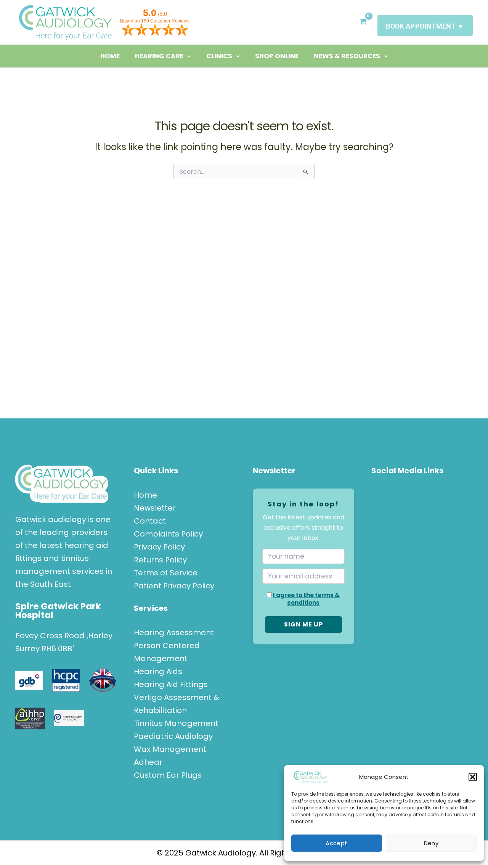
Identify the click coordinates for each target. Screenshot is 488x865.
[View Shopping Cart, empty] (363, 22)
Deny (431, 843)
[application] (187, 56)
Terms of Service (165, 572)
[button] (473, 777)
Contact (150, 521)
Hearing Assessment (174, 632)
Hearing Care (159, 56)
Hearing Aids (158, 671)
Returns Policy (160, 559)
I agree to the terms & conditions (306, 599)
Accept (336, 843)
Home (110, 56)
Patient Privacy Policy (174, 585)
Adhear (148, 762)
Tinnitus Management (176, 723)
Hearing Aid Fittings (171, 684)
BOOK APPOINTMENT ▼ (425, 26)
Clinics (219, 56)
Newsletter (155, 508)
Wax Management (170, 749)
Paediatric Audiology (173, 736)
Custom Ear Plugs (168, 775)
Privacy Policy (159, 546)
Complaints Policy (168, 534)
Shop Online (277, 56)
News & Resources (347, 56)
